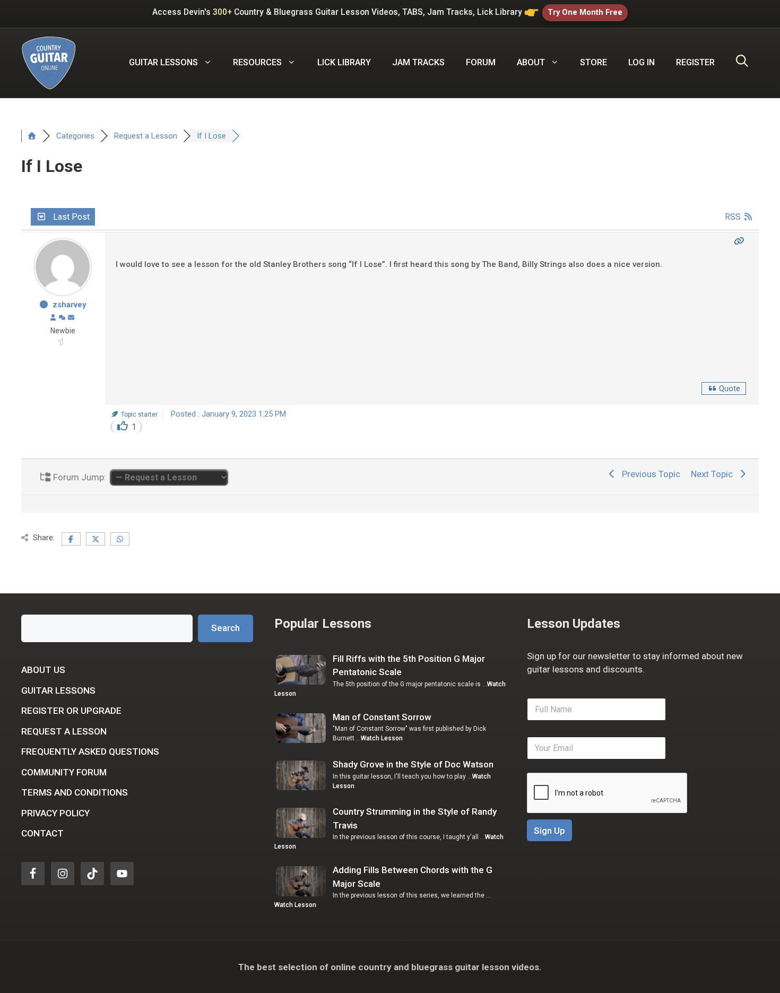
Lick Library (344, 62)
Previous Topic (649, 474)
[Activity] (62, 318)
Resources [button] (257, 62)
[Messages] (71, 318)
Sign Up (549, 830)
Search (225, 628)
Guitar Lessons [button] (163, 62)
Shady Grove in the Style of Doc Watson (413, 764)
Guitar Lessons (58, 690)
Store (593, 62)
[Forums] (32, 136)
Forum (481, 62)
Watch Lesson (382, 738)
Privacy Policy (55, 813)
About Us (43, 669)
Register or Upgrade (71, 710)
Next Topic (714, 474)
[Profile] (53, 318)
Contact (42, 833)
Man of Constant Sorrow (382, 717)
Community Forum (64, 772)
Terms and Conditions (74, 792)
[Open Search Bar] (742, 63)
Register (695, 62)
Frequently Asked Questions (90, 751)
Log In (641, 62)
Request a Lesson (64, 731)
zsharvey (69, 304)
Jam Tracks (418, 62)
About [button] (531, 62)
